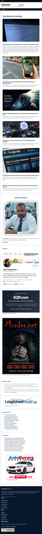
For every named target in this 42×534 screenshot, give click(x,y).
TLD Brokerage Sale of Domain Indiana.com (14, 450)
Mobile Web (3, 517)
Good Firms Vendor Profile (10, 414)
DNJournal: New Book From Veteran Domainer (14, 438)
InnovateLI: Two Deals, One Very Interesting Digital (15, 440)
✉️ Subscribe (14, 526)
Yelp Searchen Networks (10, 424)
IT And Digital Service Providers (11, 428)
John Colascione (13, 392)
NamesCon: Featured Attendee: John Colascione (15, 443)
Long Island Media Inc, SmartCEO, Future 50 (14, 445)
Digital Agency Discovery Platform (12, 420)
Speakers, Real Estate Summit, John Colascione (14, 447)
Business (3, 512)
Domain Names (4, 500)
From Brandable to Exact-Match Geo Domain (14, 439)
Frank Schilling (29, 385)
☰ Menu (3, 9)
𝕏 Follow (3, 526)
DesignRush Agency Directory (11, 416)
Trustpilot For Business (9, 421)
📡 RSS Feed (8, 526)
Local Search (4, 516)
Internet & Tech (4, 502)
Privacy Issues (4, 519)
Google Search (4, 504)
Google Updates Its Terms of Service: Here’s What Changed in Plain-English (20, 44)
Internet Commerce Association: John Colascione (15, 442)
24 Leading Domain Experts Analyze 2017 (13, 449)
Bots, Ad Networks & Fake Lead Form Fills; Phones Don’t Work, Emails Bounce (21, 175)
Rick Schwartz (9, 388)
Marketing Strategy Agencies (11, 427)
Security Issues (4, 507)
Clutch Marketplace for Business (11, 419)
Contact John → (5, 242)
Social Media (4, 506)
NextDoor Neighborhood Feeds (11, 426)
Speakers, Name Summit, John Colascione (13, 446)
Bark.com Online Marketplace (11, 423)
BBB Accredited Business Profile (11, 417)
